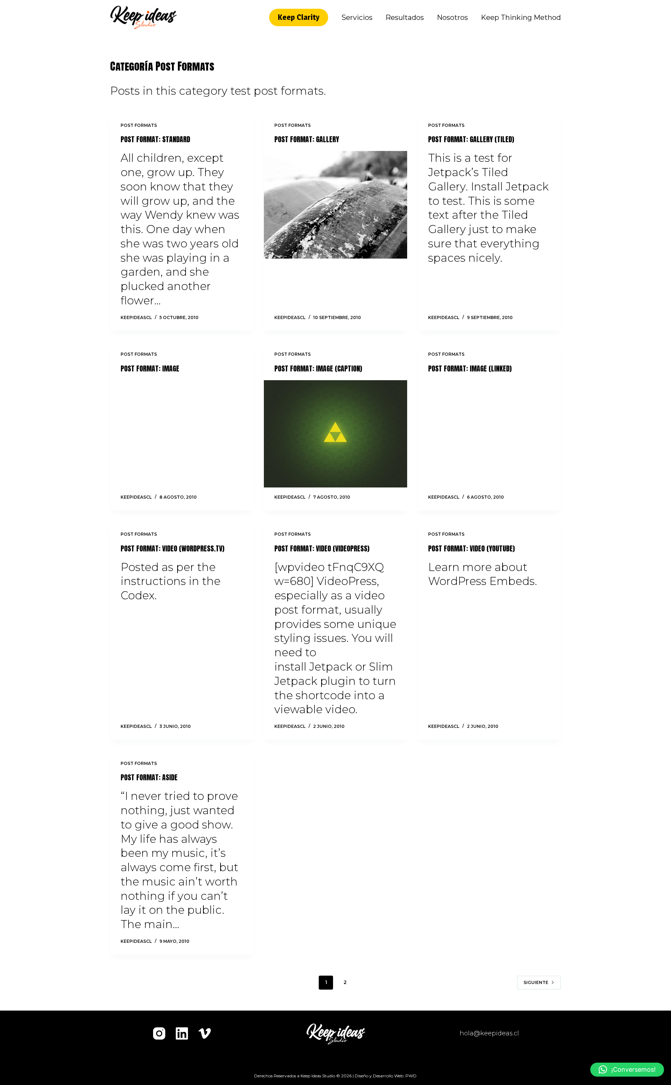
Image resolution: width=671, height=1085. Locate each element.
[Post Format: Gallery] (335, 205)
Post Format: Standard (155, 139)
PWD (411, 1075)
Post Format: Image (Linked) (470, 368)
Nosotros (452, 17)
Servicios (357, 17)
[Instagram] (159, 1033)
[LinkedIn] (182, 1033)
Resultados (404, 17)
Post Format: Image (150, 368)
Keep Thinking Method (521, 17)
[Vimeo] (205, 1033)
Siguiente (536, 982)
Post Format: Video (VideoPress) (321, 548)
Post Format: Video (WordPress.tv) (172, 548)
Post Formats (139, 125)
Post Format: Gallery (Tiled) (471, 139)
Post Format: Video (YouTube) (471, 548)
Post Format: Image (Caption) (318, 368)
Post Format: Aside (149, 777)
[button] (627, 1070)
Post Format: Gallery (306, 139)
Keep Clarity (298, 17)
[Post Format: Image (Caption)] (335, 434)
